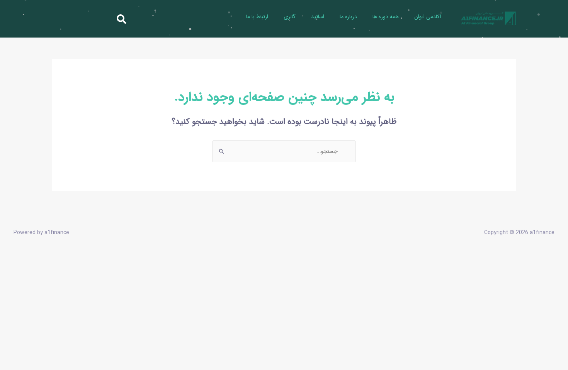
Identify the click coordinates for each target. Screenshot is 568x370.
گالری (290, 16)
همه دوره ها (385, 16)
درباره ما (348, 16)
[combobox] (85, 19)
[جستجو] (29, 19)
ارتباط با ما (257, 16)
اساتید (317, 16)
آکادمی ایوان (427, 16)
